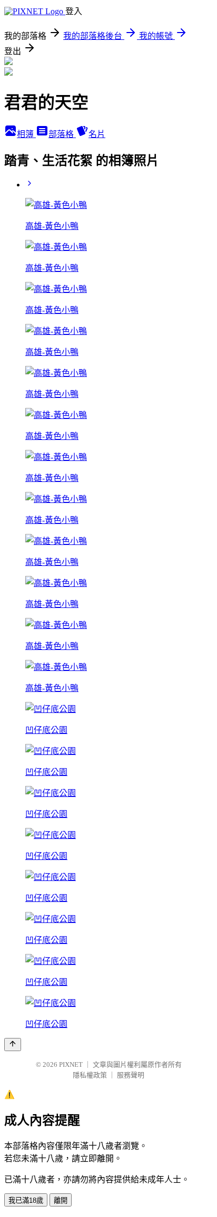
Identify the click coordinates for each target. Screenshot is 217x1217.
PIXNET (71, 1064)
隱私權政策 (90, 1075)
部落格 (62, 134)
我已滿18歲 (25, 1200)
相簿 (26, 134)
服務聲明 (130, 1075)
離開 (60, 1200)
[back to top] (12, 1044)
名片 (96, 134)
